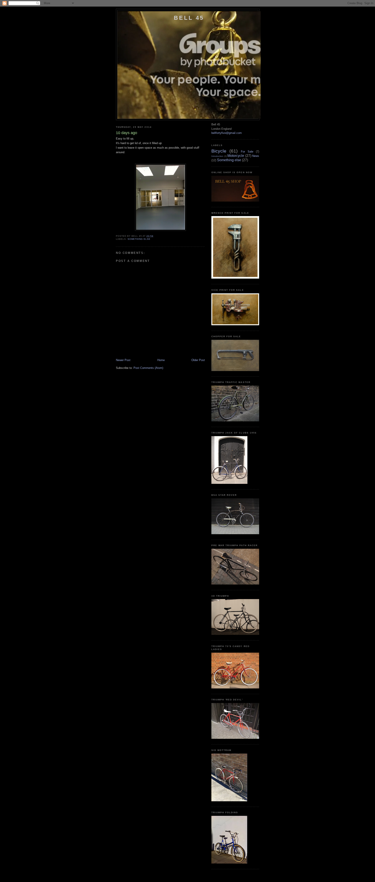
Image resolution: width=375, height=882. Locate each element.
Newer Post (123, 360)
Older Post (198, 360)
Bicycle (218, 150)
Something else (139, 239)
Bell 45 (189, 18)
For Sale (247, 151)
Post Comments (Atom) (148, 368)
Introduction (217, 156)
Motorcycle (235, 156)
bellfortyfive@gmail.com (226, 133)
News (255, 156)
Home (161, 360)
